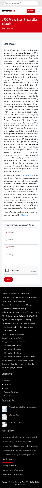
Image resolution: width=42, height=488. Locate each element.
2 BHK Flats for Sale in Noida (11, 349)
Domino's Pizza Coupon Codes (12, 338)
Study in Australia (8, 297)
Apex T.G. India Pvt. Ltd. (30, 482)
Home (3, 28)
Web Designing (7, 316)
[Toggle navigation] (38, 10)
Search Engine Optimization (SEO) (13, 308)
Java (31, 312)
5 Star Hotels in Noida (26, 327)
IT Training (27, 320)
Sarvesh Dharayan (27, 305)
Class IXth (14, 364)
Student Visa (6, 301)
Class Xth (23, 364)
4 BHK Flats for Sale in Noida (11, 357)
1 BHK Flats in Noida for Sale (11, 345)
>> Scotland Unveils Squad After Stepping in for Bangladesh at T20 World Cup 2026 (18, 455)
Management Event (9, 466)
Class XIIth (5, 368)
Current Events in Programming (13, 470)
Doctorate (5, 364)
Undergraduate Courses (25, 360)
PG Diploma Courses (9, 360)
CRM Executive (14, 415)
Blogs (13, 368)
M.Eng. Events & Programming (13, 474)
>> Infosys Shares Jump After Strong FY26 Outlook (19, 450)
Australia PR (6, 294)
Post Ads (31, 11)
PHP (36, 312)
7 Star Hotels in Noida (9, 331)
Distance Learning (29, 357)
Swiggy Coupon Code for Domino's (13, 342)
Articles (19, 368)
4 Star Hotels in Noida (9, 327)
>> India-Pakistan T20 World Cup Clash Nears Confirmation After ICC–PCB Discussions (18, 442)
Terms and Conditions (11, 392)
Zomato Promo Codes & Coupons (13, 334)
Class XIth (31, 364)
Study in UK (25, 294)
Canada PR (15, 294)
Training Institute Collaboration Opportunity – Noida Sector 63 (24, 407)
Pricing (6, 388)
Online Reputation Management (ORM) (15, 312)
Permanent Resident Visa (10, 305)
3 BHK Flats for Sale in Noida (11, 353)
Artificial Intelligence (15, 320)
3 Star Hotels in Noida (28, 323)
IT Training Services (15, 423)
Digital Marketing (19, 316)
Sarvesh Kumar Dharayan (10, 323)
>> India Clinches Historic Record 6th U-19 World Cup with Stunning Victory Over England (20, 446)
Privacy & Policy (9, 396)
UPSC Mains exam (27, 176)
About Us (7, 381)
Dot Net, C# (31, 316)
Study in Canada (31, 297)
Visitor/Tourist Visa (19, 301)
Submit (8, 279)
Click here (24, 215)
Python (4, 320)
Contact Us (7, 384)
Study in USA (20, 297)
